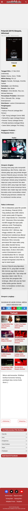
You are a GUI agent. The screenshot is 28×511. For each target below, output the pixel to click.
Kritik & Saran (8, 495)
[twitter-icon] (11, 491)
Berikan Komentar (15, 35)
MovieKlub (17, 507)
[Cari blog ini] (26, 2)
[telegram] (24, 308)
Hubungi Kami (18, 498)
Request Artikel (18, 495)
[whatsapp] (19, 308)
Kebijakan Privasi (10, 501)
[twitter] (8, 308)
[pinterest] (14, 308)
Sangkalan (19, 501)
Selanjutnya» (22, 421)
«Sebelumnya (5, 421)
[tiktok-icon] (16, 491)
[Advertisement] (14, 16)
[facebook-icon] (6, 491)
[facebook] (3, 308)
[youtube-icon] (21, 491)
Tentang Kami (9, 498)
